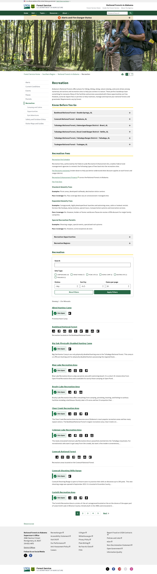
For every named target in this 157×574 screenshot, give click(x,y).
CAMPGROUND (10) (63, 275)
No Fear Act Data (85, 546)
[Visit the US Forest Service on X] (107, 569)
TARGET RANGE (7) (78, 275)
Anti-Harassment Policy (60, 546)
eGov (109, 541)
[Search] (130, 13)
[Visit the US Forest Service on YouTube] (119, 569)
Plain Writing (83, 543)
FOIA (80, 550)
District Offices (29, 547)
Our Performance (57, 543)
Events (28, 91)
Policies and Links (113, 538)
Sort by (83, 282)
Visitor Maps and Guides (35, 123)
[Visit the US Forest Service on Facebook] (113, 569)
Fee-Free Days (57, 182)
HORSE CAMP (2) (107, 275)
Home (26, 13)
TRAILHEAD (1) (61, 277)
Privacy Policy (84, 539)
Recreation (30, 103)
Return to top (29, 524)
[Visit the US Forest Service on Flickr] (125, 569)
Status (57, 282)
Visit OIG (54, 539)
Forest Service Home (94, 8)
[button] (122, 74)
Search (57, 261)
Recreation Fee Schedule (61, 159)
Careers (53, 550)
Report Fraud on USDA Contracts (119, 532)
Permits (29, 99)
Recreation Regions (62, 243)
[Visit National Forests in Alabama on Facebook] (30, 555)
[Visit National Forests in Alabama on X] (25, 555)
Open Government (114, 548)
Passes (28, 95)
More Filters (74, 292)
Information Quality (114, 552)
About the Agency (127, 8)
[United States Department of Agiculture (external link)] (27, 6)
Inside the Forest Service (111, 8)
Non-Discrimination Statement (119, 545)
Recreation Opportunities (65, 237)
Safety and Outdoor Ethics (36, 119)
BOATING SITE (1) (122, 275)
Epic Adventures (33, 115)
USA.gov (82, 532)
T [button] (126, 74)
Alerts (28, 82)
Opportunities (32, 111)
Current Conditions (33, 86)
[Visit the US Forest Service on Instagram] (131, 569)
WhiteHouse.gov (85, 536)
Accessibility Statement (60, 536)
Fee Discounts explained (61, 171)
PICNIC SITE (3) (93, 275)
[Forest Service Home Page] (33, 6)
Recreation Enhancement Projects (64, 177)
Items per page (112, 282)
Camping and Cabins (34, 107)
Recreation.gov (56, 532)
